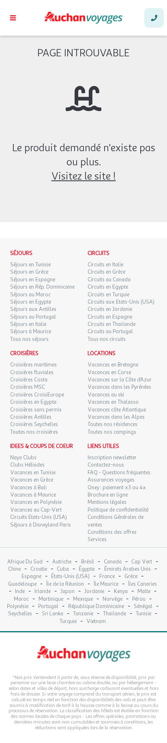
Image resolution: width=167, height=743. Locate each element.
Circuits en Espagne (110, 317)
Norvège (112, 599)
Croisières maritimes (33, 365)
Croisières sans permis (36, 410)
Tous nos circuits (107, 339)
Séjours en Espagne (32, 279)
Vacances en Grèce (31, 480)
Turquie (68, 622)
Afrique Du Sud (25, 562)
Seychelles (20, 614)
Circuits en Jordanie (110, 309)
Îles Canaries (142, 584)
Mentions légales (107, 502)
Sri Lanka (52, 614)
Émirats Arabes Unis (127, 569)
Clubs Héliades (27, 465)
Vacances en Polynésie (36, 502)
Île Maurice (106, 584)
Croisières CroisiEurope (37, 395)
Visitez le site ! (83, 176)
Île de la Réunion (65, 584)
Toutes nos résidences (112, 424)
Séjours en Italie (28, 324)
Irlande (42, 592)
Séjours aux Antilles (33, 309)
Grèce (130, 577)
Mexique (83, 599)
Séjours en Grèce (29, 272)
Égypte (86, 569)
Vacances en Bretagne (113, 365)
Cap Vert (141, 562)
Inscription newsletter (112, 457)
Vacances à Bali (28, 487)
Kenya (121, 592)
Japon (67, 592)
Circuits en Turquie (108, 294)
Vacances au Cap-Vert (36, 510)
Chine (14, 569)
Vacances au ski (106, 395)
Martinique (51, 599)
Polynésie (17, 607)
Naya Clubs (23, 457)
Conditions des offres (112, 532)
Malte (143, 592)
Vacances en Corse (109, 372)
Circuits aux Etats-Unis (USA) (121, 302)
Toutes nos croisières (34, 432)
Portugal (48, 607)
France (107, 577)
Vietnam (96, 622)
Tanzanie (83, 614)
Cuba (63, 569)
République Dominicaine (96, 607)
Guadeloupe (22, 584)
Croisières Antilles (30, 417)
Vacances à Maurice (33, 495)
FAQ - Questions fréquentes (119, 472)
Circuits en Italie (105, 264)
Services (97, 539)
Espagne (31, 577)
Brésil (87, 562)
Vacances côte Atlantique (117, 410)
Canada (113, 562)
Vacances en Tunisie (33, 472)
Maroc (21, 599)
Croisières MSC (27, 387)
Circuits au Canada (109, 279)
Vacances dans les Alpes (116, 417)
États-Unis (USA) (70, 577)
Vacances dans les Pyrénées (119, 387)
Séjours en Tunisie (30, 264)
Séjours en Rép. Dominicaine (42, 287)
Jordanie (94, 592)
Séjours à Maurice (30, 331)
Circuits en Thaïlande (111, 324)
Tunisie (143, 614)
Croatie (38, 569)
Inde (20, 592)
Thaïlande (114, 614)
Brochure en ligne (108, 495)
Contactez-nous (106, 465)
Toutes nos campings (112, 432)
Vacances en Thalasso (113, 402)
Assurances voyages (111, 480)
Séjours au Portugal (33, 317)
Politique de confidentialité (118, 510)
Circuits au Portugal (110, 331)
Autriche (61, 562)
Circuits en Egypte (108, 287)
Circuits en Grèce (106, 272)
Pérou (139, 599)
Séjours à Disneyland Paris (40, 525)
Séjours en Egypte (30, 302)
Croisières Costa (28, 380)
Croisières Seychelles (34, 424)
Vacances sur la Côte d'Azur (120, 380)
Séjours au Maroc (30, 294)
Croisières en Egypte (33, 402)
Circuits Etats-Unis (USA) (38, 517)
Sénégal (143, 607)
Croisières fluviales (32, 372)
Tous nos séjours (29, 339)
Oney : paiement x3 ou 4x (117, 487)
